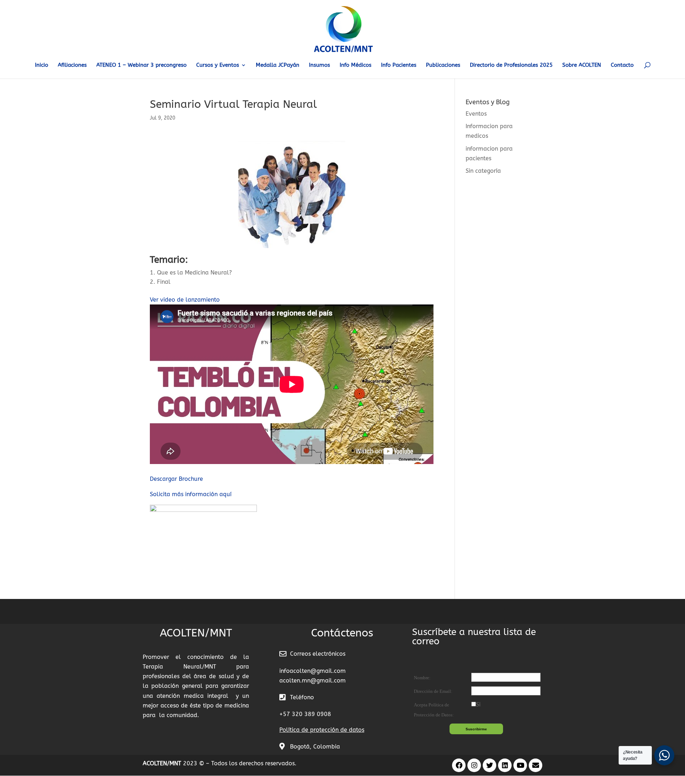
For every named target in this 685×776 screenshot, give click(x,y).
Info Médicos (355, 65)
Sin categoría (483, 170)
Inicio (41, 65)
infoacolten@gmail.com (312, 670)
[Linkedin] (505, 765)
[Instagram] (474, 765)
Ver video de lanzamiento (185, 299)
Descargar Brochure (176, 478)
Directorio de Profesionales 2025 (511, 65)
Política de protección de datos (321, 729)
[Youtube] (520, 765)
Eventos (476, 113)
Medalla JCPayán (277, 65)
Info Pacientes (398, 65)
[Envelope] (535, 765)
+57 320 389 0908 (305, 714)
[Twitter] (489, 765)
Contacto (622, 65)
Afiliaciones (72, 65)
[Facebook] (459, 765)
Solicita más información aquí (191, 494)
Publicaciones (443, 65)
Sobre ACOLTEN (581, 65)
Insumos (319, 65)
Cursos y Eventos (217, 65)
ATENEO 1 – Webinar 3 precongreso (141, 65)
